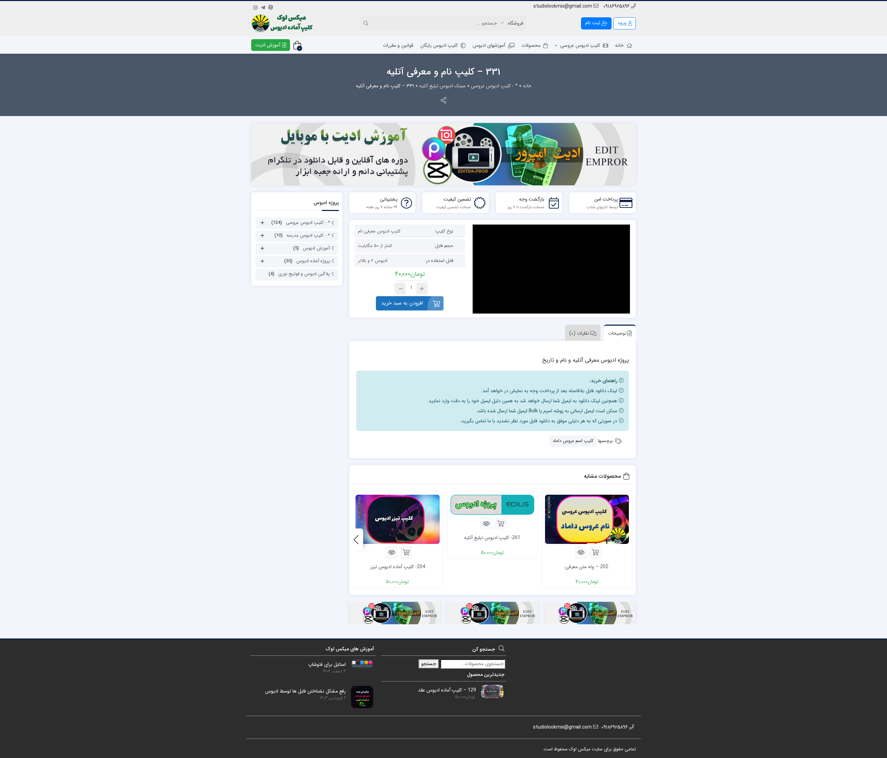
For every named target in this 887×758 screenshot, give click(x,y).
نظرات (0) (579, 333)
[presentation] (356, 539)
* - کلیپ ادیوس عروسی (494, 86)
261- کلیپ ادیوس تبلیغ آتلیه (492, 537)
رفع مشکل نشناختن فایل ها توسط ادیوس (305, 691)
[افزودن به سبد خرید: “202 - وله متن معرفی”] (595, 552)
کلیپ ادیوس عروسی (580, 45)
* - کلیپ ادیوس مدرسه (308, 235)
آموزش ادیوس (316, 248)
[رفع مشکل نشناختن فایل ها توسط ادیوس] (359, 696)
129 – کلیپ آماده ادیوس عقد (447, 690)
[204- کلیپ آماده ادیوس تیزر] (397, 519)
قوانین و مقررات (398, 45)
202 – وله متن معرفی (586, 567)
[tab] (618, 333)
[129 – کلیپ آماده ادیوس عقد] (489, 691)
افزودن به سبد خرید (402, 303)
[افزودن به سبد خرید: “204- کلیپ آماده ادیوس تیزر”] (406, 552)
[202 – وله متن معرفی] (587, 519)
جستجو (428, 664)
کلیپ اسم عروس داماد (573, 440)
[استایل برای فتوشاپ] (359, 663)
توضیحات (617, 333)
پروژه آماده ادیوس (313, 261)
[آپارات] (270, 6)
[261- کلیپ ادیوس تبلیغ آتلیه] (492, 505)
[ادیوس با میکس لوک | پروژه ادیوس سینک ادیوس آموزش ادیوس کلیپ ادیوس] (283, 23)
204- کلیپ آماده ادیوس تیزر (397, 567)
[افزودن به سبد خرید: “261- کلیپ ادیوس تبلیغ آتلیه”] (501, 523)
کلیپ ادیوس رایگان (439, 45)
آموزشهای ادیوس (489, 45)
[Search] (367, 23)
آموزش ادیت (268, 45)
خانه (619, 45)
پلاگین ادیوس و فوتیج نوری (304, 273)
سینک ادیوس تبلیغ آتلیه (442, 86)
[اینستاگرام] (255, 6)
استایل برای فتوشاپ (327, 664)
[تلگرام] (263, 6)
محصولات (531, 45)
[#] (443, 154)
